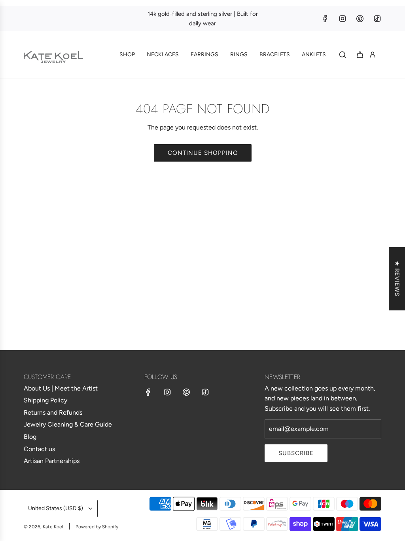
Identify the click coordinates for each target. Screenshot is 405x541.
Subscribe (296, 453)
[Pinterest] (360, 19)
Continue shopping (203, 152)
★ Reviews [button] (397, 279)
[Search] (342, 54)
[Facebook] (325, 19)
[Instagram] (342, 19)
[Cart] (360, 54)
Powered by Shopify (97, 527)
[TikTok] (377, 19)
